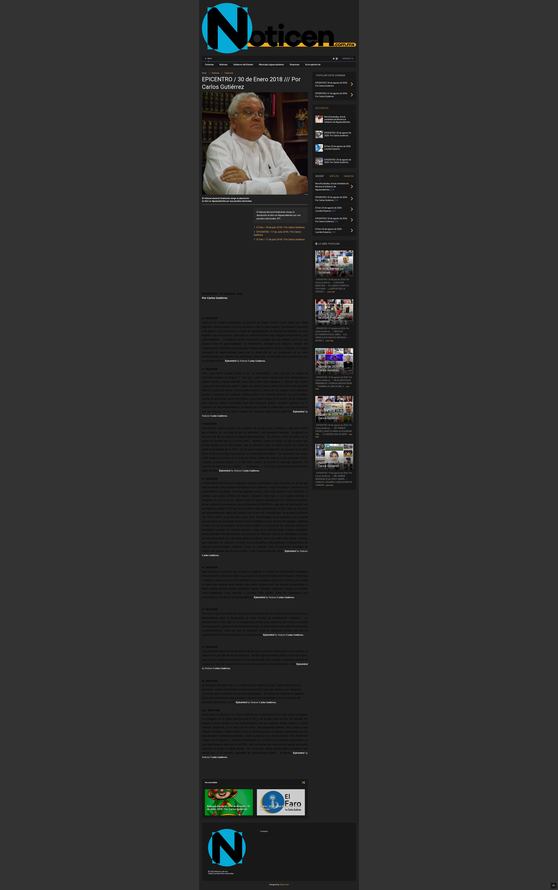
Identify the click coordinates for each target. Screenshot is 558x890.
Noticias (223, 64)
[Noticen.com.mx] (279, 52)
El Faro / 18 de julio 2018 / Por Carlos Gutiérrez (280, 227)
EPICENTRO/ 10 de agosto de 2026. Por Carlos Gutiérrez (331, 366)
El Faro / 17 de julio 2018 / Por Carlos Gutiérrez (280, 239)
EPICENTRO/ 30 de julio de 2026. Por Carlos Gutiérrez (333, 268)
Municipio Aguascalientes (271, 64)
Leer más (331, 292)
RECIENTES (322, 108)
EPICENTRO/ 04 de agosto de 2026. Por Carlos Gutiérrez (331, 414)
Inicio (204, 73)
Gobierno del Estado (243, 64)
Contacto (264, 831)
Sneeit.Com (284, 885)
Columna (209, 64)
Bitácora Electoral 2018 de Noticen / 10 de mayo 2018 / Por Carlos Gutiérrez (228, 808)
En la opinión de (312, 64)
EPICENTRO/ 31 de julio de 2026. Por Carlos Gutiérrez (333, 317)
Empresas (294, 64)
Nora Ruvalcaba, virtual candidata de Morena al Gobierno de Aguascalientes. (337, 119)
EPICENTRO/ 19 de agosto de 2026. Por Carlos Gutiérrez (331, 462)
